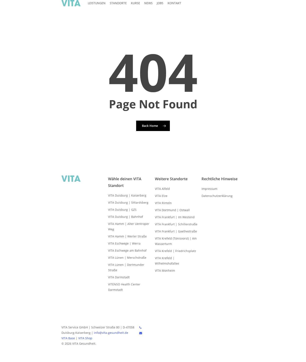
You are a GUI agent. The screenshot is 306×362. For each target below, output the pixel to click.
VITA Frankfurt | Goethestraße (176, 231)
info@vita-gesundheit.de (111, 333)
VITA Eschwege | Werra (124, 243)
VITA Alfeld (162, 189)
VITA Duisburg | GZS (122, 210)
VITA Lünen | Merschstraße (127, 258)
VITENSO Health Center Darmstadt (124, 287)
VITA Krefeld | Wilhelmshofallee (167, 260)
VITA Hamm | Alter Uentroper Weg (128, 226)
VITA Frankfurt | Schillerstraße (176, 224)
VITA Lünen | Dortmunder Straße (126, 267)
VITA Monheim (165, 270)
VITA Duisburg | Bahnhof (125, 217)
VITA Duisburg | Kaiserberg (127, 195)
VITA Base (68, 338)
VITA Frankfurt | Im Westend (175, 217)
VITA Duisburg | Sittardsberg (128, 202)
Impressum (209, 189)
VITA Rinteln (163, 203)
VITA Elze (161, 196)
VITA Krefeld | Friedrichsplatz (175, 251)
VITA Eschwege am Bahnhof (127, 250)
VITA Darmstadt (119, 277)
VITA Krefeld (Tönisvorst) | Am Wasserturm (176, 241)
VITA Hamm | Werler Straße (127, 236)
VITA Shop (85, 338)
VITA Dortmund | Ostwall (172, 210)
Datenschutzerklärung (217, 196)
